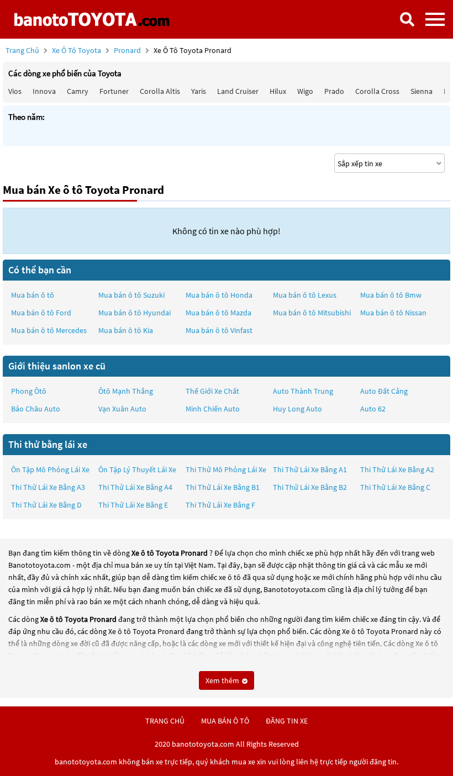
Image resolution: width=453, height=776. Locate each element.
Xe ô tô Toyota (76, 50)
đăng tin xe (287, 721)
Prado (334, 91)
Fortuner (114, 91)
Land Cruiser (238, 91)
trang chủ (165, 721)
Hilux (278, 91)
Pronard (128, 50)
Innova (44, 91)
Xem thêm (223, 680)
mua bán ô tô (225, 721)
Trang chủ (22, 50)
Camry (77, 91)
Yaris (198, 91)
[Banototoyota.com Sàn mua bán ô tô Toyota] (91, 19)
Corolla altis (160, 91)
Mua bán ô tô (32, 295)
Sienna (421, 91)
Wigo (305, 91)
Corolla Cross (377, 91)
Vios (15, 91)
